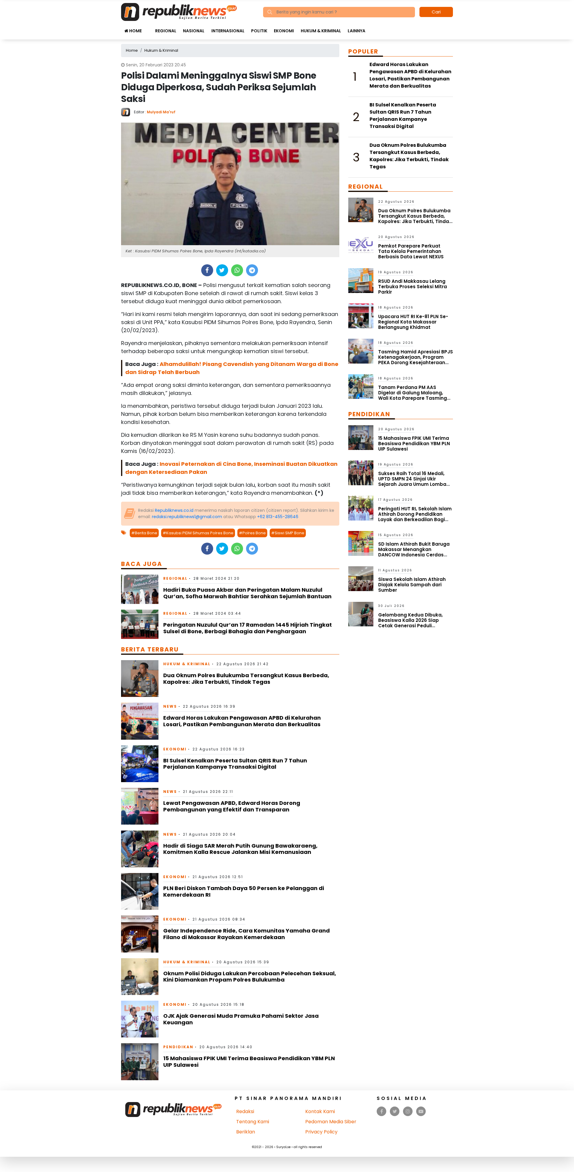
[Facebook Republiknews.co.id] (381, 1111)
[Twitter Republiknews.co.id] (395, 1111)
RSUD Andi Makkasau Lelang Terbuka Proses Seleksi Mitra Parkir (412, 286)
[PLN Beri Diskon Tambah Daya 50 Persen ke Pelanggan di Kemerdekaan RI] (139, 891)
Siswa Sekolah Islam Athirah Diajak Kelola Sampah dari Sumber (412, 584)
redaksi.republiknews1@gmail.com (187, 517)
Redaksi (245, 1111)
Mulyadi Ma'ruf (161, 112)
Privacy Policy (321, 1131)
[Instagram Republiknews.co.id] (408, 1111)
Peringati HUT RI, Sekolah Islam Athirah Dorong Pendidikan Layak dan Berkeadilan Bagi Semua (415, 517)
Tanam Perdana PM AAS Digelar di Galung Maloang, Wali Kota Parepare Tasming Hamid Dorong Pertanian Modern (412, 398)
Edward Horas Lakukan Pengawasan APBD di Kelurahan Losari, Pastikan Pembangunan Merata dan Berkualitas (242, 721)
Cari (436, 12)
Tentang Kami (252, 1121)
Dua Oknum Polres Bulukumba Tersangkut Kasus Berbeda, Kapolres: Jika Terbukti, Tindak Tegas (246, 679)
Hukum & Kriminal (321, 31)
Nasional (193, 31)
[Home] (179, 11)
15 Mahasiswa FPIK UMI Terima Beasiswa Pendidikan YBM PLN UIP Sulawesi (249, 1062)
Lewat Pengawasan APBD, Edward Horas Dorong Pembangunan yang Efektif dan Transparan (231, 806)
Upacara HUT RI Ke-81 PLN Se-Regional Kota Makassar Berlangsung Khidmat (413, 321)
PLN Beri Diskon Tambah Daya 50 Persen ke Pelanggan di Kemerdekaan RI (243, 891)
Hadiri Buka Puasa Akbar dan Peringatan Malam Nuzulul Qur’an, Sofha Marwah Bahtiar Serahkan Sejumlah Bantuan (247, 593)
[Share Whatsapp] (236, 270)
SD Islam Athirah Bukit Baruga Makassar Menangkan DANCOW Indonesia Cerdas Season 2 (414, 552)
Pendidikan (178, 1046)
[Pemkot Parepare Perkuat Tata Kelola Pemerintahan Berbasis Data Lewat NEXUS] (360, 245)
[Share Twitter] (222, 270)
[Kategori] (148, 27)
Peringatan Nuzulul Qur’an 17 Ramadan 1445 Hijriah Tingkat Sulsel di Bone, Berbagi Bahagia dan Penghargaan (247, 628)
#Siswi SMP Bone (287, 532)
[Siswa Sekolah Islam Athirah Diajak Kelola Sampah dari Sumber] (360, 578)
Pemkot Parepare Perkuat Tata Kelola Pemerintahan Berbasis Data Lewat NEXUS (411, 251)
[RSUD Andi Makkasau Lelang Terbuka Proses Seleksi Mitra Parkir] (360, 280)
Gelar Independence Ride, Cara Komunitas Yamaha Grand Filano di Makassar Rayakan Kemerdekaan (246, 934)
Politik (259, 31)
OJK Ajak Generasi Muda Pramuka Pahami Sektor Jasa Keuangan (241, 1019)
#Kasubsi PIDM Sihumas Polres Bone (198, 532)
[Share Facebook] (207, 270)
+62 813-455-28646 (277, 517)
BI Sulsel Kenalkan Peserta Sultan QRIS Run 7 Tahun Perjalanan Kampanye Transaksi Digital (235, 764)
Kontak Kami (320, 1111)
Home (135, 31)
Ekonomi (284, 31)
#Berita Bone (144, 532)
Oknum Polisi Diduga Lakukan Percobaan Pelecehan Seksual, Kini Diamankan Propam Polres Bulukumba (249, 977)
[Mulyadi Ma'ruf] (127, 111)
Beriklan (245, 1131)
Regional (165, 31)
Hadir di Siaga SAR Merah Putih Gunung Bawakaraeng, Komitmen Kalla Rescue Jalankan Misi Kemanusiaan (240, 849)
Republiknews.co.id (174, 510)
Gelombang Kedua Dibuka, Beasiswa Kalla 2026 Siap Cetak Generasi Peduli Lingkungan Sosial (410, 623)
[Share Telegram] (252, 270)
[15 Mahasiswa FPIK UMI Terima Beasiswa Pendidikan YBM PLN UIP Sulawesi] (139, 1061)
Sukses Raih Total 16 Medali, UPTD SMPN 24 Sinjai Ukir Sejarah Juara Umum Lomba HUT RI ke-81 (412, 481)
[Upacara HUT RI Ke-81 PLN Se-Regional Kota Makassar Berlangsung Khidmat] (360, 315)
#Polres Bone (252, 532)
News (170, 706)
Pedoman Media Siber (330, 1121)
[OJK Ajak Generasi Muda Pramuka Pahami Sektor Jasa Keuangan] (139, 1018)
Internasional (228, 31)
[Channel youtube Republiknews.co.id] (421, 1111)
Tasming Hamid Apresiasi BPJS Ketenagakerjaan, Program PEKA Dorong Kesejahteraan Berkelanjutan (415, 360)
